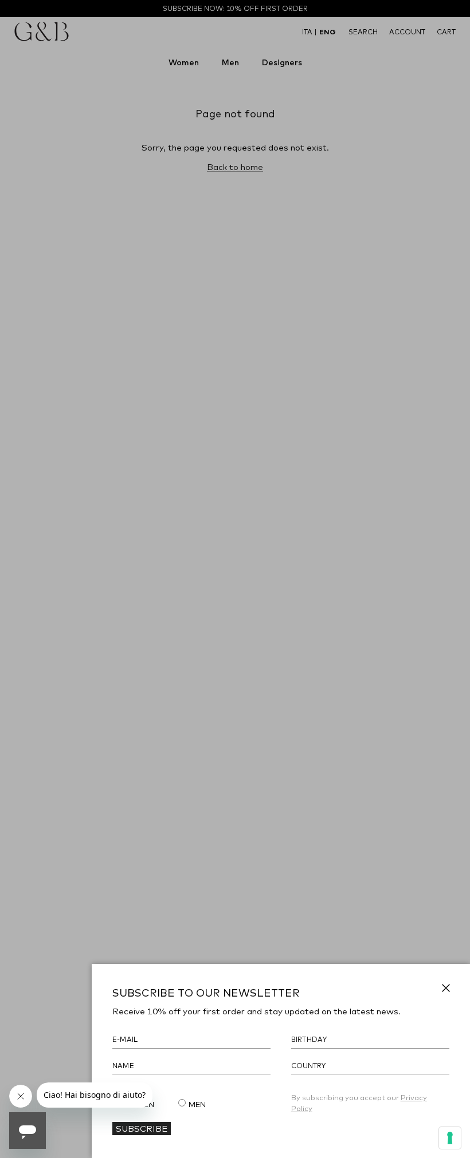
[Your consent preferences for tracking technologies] (450, 1138)
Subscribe (141, 1128)
